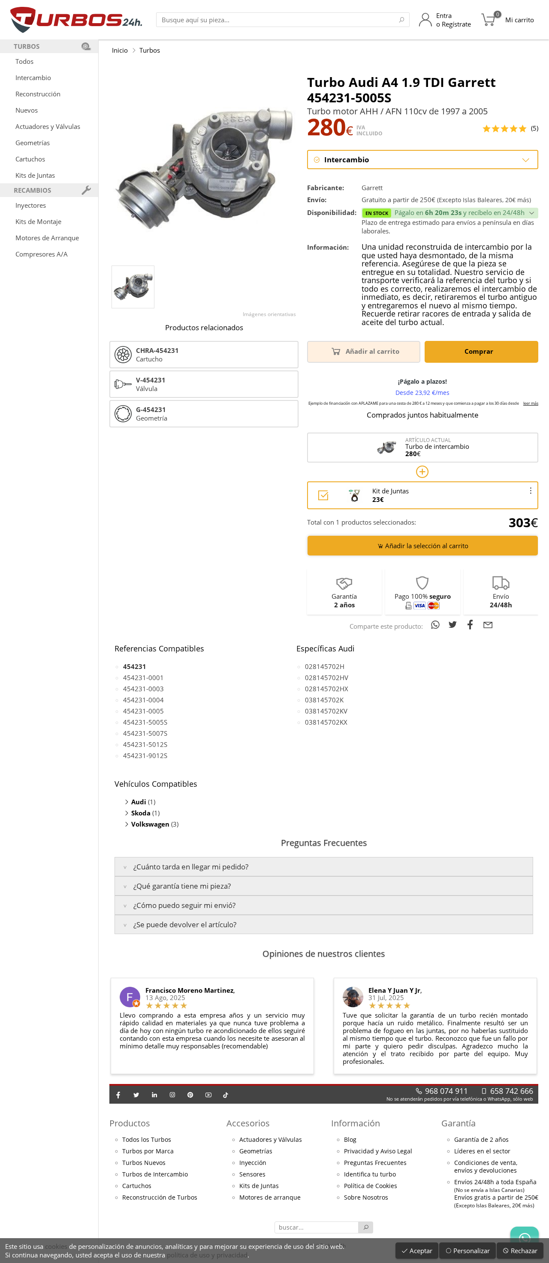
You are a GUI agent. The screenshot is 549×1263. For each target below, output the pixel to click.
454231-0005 (143, 711)
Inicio (120, 50)
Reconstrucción (37, 94)
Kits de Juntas (35, 175)
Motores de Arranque (47, 237)
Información (355, 1123)
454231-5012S (145, 744)
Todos (24, 61)
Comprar (480, 351)
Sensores (252, 1174)
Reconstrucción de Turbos (159, 1197)
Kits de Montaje (38, 221)
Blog (350, 1140)
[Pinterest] (190, 1095)
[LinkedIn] (154, 1095)
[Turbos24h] (76, 19)
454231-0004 (143, 700)
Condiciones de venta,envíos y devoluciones (485, 1166)
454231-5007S (145, 733)
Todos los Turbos (146, 1140)
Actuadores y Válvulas (47, 126)
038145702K (324, 700)
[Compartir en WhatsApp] (437, 624)
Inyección (252, 1163)
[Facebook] (118, 1095)
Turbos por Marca (148, 1151)
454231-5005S (145, 722)
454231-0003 (143, 688)
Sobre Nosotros (366, 1197)
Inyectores (30, 205)
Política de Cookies (370, 1186)
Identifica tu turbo (370, 1174)
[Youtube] (208, 1095)
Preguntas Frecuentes (375, 1163)
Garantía (458, 1123)
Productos (129, 1123)
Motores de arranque (270, 1197)
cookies (56, 1246)
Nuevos (26, 110)
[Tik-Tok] (225, 1095)
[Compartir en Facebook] (472, 624)
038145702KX (326, 722)
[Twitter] (136, 1095)
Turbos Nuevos (144, 1163)
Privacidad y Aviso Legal (378, 1151)
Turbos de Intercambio (155, 1174)
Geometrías (32, 142)
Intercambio (33, 77)
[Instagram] (172, 1095)
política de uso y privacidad (207, 1255)
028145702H (324, 666)
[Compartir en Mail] (488, 624)
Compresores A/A (41, 254)
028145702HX (326, 688)
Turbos (149, 50)
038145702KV (326, 711)
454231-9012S (145, 755)
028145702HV (326, 677)
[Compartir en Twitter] (454, 624)
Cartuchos (30, 159)
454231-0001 (143, 677)
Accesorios (248, 1123)
